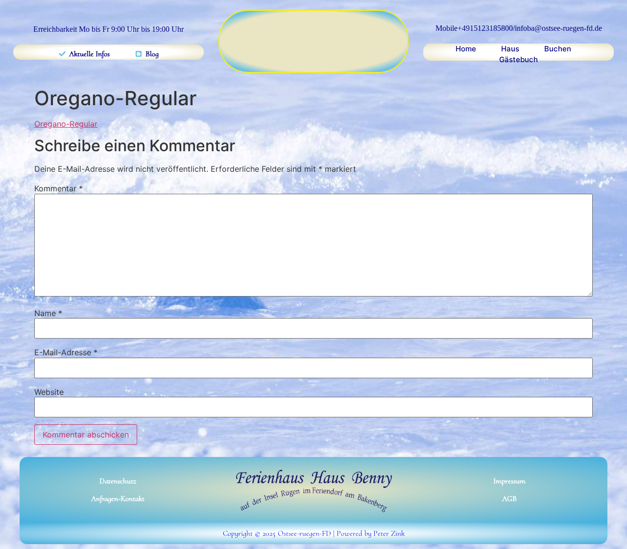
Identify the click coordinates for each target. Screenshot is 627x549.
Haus (510, 48)
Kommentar (58, 188)
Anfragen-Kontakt (118, 498)
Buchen (557, 48)
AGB (509, 498)
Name (48, 313)
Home (466, 48)
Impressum (509, 481)
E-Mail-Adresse (65, 352)
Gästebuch (518, 59)
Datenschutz (117, 481)
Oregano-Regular (65, 124)
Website (49, 392)
